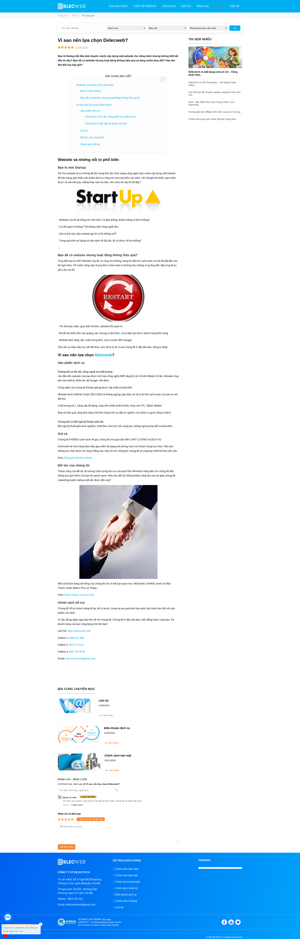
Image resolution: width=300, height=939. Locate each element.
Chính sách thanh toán (127, 881)
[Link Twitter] (238, 922)
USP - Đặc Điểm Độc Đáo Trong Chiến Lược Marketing (211, 103)
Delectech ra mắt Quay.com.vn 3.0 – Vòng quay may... (213, 73)
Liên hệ (103, 700)
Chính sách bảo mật (118, 755)
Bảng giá (203, 6)
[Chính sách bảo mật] (79, 762)
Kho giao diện (118, 6)
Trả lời (66, 805)
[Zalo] (7, 917)
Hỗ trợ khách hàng (127, 860)
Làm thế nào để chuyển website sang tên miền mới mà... (214, 93)
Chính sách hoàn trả (126, 888)
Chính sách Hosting (126, 901)
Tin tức (219, 6)
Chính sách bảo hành (127, 869)
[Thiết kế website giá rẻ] (71, 8)
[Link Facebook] (224, 922)
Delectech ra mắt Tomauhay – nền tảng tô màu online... (212, 83)
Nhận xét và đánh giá (69, 813)
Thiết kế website (145, 6)
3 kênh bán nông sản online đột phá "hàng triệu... (213, 119)
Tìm (235, 28)
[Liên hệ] (76, 706)
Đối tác (186, 6)
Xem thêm (108, 715)
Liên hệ (235, 6)
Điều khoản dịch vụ (117, 728)
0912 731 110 (75, 898)
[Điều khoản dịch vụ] (79, 734)
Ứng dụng (169, 6)
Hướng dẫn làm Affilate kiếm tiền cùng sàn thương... (215, 112)
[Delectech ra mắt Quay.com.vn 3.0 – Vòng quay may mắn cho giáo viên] (215, 67)
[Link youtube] (231, 922)
